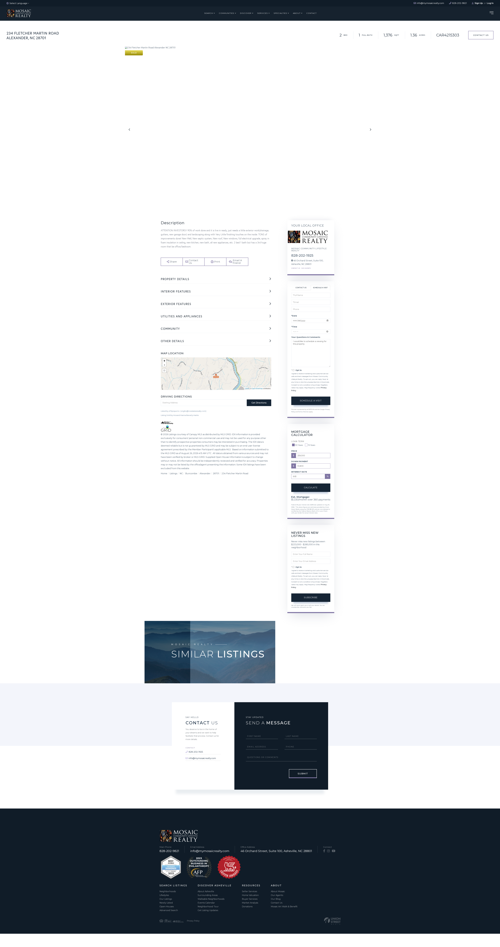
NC (181, 473)
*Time (294, 327)
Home (164, 473)
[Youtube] (333, 851)
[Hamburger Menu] (491, 13)
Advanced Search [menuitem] (169, 910)
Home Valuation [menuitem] (250, 895)
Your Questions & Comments (305, 337)
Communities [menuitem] (226, 13)
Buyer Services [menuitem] (249, 899)
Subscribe (311, 597)
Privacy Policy (193, 921)
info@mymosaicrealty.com (202, 758)
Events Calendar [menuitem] (206, 903)
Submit (303, 773)
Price (294, 451)
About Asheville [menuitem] (206, 891)
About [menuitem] (297, 13)
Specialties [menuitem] (280, 13)
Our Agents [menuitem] (277, 895)
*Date (294, 316)
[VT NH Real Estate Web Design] (332, 921)
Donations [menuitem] (247, 906)
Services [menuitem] (262, 13)
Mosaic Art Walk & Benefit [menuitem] (284, 906)
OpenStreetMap (257, 388)
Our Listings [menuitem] (166, 899)
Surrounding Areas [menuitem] (208, 895)
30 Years (299, 445)
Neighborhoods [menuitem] (168, 891)
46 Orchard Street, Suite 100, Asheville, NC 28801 (276, 851)
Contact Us (481, 35)
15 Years (311, 445)
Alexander (205, 473)
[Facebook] (324, 851)
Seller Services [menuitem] (249, 891)
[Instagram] (328, 851)
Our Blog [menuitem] (276, 899)
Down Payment (299, 461)
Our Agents (306, 268)
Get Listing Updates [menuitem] (208, 910)
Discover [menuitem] (245, 13)
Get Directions (259, 403)
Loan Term (297, 441)
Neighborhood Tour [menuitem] (208, 906)
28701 (216, 473)
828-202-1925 (302, 255)
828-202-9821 (169, 851)
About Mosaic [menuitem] (278, 891)
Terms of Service (303, 412)
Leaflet (247, 388)
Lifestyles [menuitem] (164, 895)
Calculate (311, 487)
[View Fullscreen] (164, 370)
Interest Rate (299, 472)
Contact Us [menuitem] (276, 903)
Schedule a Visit (320, 288)
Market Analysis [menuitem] (250, 903)
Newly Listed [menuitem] (166, 903)
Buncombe (191, 473)
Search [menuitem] (208, 13)
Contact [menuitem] (311, 13)
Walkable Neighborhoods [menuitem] (211, 899)
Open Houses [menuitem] (167, 906)
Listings (173, 473)
